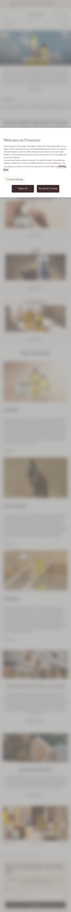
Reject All (23, 188)
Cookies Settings (14, 179)
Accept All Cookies (48, 188)
